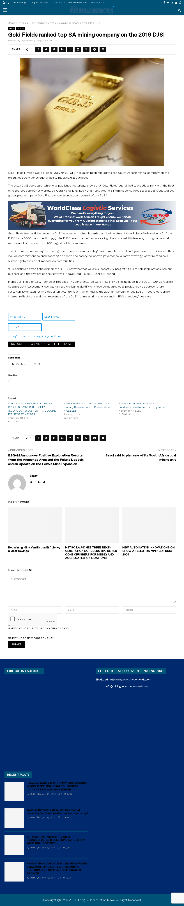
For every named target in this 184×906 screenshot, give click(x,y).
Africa (11, 29)
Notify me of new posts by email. (32, 638)
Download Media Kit (78, 2)
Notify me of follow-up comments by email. (39, 628)
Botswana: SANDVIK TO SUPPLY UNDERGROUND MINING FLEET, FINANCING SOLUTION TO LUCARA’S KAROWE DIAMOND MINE (57, 786)
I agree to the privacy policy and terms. (37, 336)
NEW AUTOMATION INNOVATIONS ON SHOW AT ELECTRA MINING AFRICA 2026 (148, 551)
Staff (14, 41)
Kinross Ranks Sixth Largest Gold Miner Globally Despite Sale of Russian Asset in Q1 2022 (87, 407)
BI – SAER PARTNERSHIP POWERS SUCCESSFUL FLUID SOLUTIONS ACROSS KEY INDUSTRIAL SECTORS (56, 840)
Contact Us (59, 2)
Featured (20, 29)
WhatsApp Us (97, 2)
